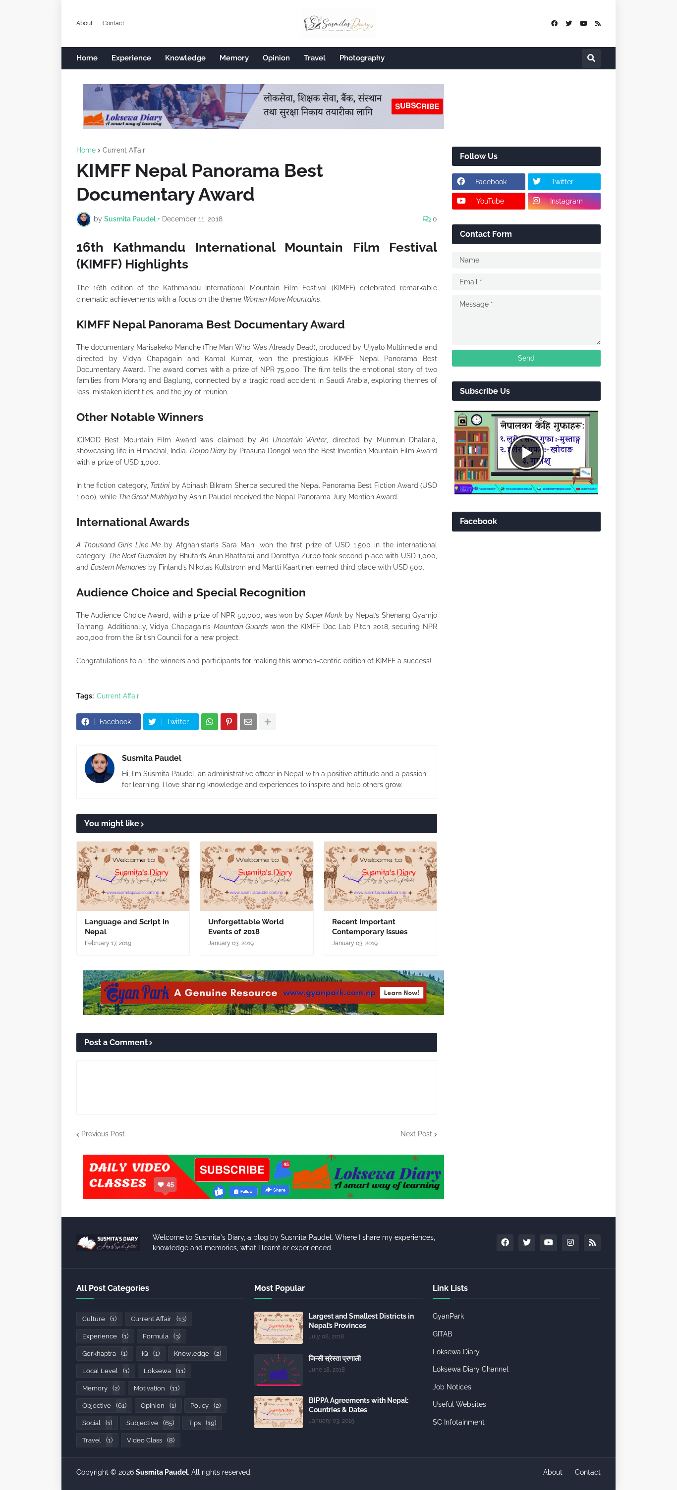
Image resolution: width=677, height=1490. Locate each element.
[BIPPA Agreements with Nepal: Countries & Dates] (278, 1412)
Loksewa (164, 1371)
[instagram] (570, 1242)
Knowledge (197, 1353)
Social (97, 1423)
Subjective (150, 1423)
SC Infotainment (459, 1422)
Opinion (158, 1405)
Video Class (150, 1440)
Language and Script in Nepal (127, 926)
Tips (202, 1423)
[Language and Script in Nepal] (133, 876)
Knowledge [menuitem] (185, 57)
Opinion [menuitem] (276, 57)
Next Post (416, 1134)
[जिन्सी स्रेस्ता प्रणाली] (278, 1370)
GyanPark (448, 1316)
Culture (99, 1319)
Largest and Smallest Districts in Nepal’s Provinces (361, 1320)
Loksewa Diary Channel (470, 1369)
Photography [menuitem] (362, 57)
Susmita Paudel (151, 758)
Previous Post (103, 1134)
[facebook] (554, 23)
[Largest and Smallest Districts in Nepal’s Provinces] (278, 1328)
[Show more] (267, 721)
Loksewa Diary (456, 1352)
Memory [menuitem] (234, 57)
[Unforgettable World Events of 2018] (256, 876)
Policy (205, 1405)
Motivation (156, 1388)
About (84, 23)
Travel (97, 1440)
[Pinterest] (229, 721)
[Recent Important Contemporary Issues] (380, 876)
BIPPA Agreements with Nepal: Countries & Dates (358, 1404)
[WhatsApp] (209, 721)
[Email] (248, 721)
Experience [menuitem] (131, 57)
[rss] (598, 23)
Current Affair (124, 150)
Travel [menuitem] (315, 57)
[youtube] (583, 23)
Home (86, 150)
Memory (100, 1388)
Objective (104, 1405)
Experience (105, 1336)
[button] (591, 58)
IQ (151, 1353)
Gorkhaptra (104, 1353)
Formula (161, 1336)
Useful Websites (459, 1404)
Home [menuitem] (87, 57)
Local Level (105, 1371)
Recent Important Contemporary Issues (369, 926)
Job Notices (452, 1387)
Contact (113, 23)
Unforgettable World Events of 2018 (246, 926)
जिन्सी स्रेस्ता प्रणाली (335, 1358)
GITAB (442, 1334)
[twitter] (568, 23)
